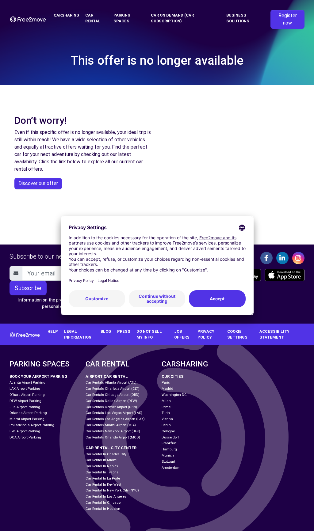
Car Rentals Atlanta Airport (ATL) (111, 383)
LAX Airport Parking (25, 389)
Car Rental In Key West (103, 485)
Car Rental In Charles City (106, 454)
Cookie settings (237, 334)
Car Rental (93, 18)
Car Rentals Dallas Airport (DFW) (111, 401)
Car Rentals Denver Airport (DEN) (111, 407)
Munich (168, 455)
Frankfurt (169, 443)
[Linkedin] (282, 258)
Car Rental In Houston (103, 509)
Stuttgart (168, 462)
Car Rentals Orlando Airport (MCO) (113, 437)
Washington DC (174, 395)
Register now (287, 19)
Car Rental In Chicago (103, 503)
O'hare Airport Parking (27, 395)
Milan (166, 401)
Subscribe (28, 288)
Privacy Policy (205, 334)
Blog (106, 331)
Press (123, 331)
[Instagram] (298, 258)
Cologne (168, 431)
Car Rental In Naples (102, 466)
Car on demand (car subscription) (172, 18)
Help (53, 331)
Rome (166, 407)
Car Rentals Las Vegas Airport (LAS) (114, 413)
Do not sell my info (149, 334)
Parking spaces (121, 18)
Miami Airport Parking (27, 419)
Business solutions (237, 18)
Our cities (173, 376)
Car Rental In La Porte (103, 478)
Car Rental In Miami (101, 460)
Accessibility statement (274, 334)
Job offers (182, 334)
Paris (166, 383)
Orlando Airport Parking (28, 413)
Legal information (77, 334)
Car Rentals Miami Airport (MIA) (111, 425)
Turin (166, 413)
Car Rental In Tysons (102, 472)
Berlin (166, 425)
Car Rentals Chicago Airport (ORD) (113, 395)
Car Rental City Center (111, 448)
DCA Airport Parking (25, 437)
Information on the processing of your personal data (55, 303)
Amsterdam (171, 468)
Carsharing (66, 15)
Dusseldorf (170, 437)
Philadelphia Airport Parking (32, 425)
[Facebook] (266, 258)
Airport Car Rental (107, 376)
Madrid (167, 389)
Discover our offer (38, 183)
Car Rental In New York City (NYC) (112, 490)
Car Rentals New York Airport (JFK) (113, 431)
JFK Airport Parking (25, 407)
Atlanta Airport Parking (27, 383)
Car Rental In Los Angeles (106, 497)
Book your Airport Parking (38, 376)
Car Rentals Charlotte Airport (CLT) (113, 389)
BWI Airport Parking (25, 431)
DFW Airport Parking (25, 401)
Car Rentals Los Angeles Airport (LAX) (115, 419)
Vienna (167, 419)
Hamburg (169, 449)
